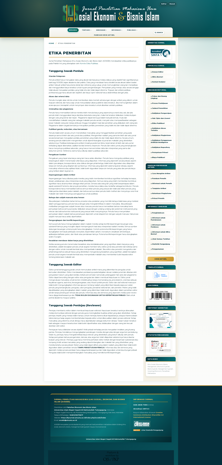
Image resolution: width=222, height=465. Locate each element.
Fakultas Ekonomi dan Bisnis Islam (81, 407)
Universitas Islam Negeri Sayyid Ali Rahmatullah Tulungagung (80, 410)
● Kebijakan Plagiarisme (161, 135)
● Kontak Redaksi (158, 82)
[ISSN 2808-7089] (161, 301)
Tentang (86, 30)
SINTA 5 (146, 409)
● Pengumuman (157, 249)
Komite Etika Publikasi (89, 63)
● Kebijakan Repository (160, 147)
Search (160, 32)
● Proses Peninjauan (159, 103)
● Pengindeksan (157, 213)
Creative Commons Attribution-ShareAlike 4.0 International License (148, 415)
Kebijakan (100, 30)
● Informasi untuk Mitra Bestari (160, 233)
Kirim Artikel (161, 259)
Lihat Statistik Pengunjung (152, 430)
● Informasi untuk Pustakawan (158, 219)
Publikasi (131, 30)
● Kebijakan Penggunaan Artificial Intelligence (161, 141)
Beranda (73, 30)
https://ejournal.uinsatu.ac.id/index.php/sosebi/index (83, 418)
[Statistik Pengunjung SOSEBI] (161, 352)
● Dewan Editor (157, 72)
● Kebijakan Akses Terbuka (158, 129)
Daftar (164, 4)
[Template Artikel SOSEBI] (160, 278)
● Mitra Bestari (157, 77)
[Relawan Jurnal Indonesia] (141, 423)
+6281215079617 (76, 415)
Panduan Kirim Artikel (104, 35)
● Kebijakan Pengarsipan (161, 113)
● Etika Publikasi (158, 123)
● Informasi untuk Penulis (161, 183)
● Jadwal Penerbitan (159, 108)
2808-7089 (142, 405)
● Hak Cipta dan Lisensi (160, 118)
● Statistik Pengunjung (160, 244)
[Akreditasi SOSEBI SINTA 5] (161, 53)
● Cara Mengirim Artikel (160, 173)
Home (51, 43)
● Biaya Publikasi (158, 157)
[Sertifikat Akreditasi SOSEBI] (161, 320)
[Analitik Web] (137, 430)
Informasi (116, 30)
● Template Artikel (158, 188)
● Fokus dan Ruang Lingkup (159, 97)
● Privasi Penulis (157, 198)
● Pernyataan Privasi (159, 152)
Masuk (172, 4)
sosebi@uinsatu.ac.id (68, 420)
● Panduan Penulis (158, 178)
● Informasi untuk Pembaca (158, 226)
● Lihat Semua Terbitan (160, 239)
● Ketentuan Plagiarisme (161, 193)
